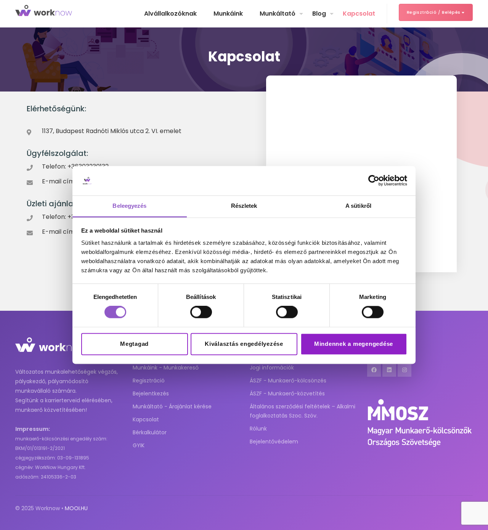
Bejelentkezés (151, 393)
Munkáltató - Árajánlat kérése (172, 406)
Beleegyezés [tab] (129, 205)
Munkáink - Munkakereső (166, 367)
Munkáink (228, 13)
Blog (319, 13)
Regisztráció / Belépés (434, 12)
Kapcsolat (359, 13)
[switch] (201, 312)
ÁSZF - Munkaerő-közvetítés (287, 393)
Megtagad (134, 343)
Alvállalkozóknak (170, 13)
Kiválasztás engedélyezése (244, 343)
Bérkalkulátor (150, 432)
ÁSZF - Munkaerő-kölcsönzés (288, 380)
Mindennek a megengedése (353, 343)
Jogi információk (272, 367)
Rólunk (258, 428)
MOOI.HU (76, 508)
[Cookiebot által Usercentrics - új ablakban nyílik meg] (373, 180)
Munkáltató (277, 13)
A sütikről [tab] (358, 205)
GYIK (138, 445)
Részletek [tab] (244, 205)
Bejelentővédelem (274, 441)
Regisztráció (149, 380)
